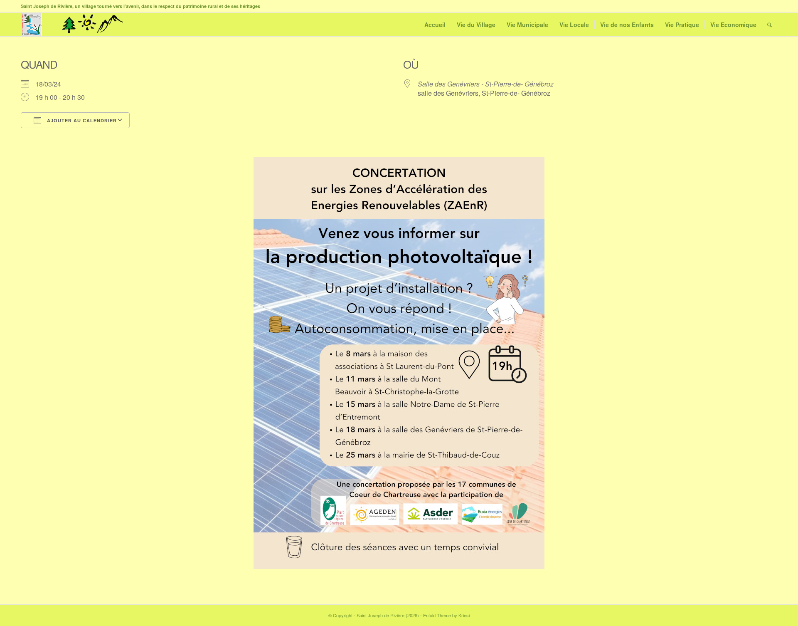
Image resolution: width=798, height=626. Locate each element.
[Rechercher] (769, 24)
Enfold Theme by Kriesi (446, 615)
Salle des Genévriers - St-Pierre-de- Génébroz (486, 84)
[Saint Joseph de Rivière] (31, 24)
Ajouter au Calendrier (81, 120)
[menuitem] (435, 24)
